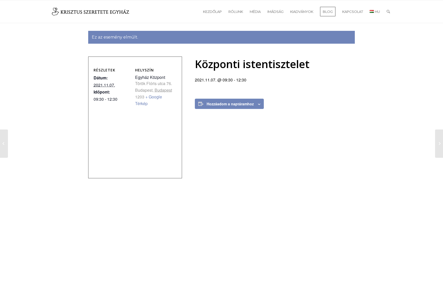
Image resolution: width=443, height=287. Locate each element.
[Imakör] (4, 143)
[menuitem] (212, 11)
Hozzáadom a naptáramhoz (230, 103)
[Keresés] (388, 11)
